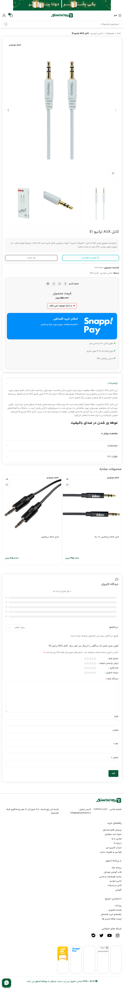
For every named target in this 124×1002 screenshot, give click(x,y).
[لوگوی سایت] (62, 15)
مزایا (116, 716)
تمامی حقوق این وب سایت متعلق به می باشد (60, 981)
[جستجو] (5, 24)
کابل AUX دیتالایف (50, 537)
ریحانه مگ (117, 868)
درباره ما (118, 843)
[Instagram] (118, 935)
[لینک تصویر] (109, 800)
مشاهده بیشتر (110, 433)
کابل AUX (94, 273)
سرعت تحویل (112, 673)
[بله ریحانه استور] (93, 935)
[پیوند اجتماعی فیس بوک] (65, 284)
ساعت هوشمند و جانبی (110, 877)
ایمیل (114, 757)
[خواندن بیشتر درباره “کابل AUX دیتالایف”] (7, 479)
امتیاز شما (113, 658)
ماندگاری (113, 668)
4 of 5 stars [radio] (88, 658)
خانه (119, 33)
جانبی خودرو (97, 33)
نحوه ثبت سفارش (113, 834)
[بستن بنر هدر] (4, 5)
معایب (115, 730)
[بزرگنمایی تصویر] (113, 173)
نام (115, 744)
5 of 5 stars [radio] (85, 658)
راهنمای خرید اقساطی (111, 914)
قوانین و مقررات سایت (111, 852)
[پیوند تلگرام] (48, 284)
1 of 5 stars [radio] (95, 658)
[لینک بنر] (67, 5)
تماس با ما (117, 839)
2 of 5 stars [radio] (92, 658)
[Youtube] (109, 935)
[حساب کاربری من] (4, 15)
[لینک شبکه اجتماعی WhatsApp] (53, 284)
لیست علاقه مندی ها (112, 919)
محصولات (109, 33)
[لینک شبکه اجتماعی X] (59, 284)
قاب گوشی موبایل (113, 872)
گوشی (118, 890)
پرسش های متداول (112, 830)
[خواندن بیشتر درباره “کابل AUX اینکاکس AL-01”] (67, 479)
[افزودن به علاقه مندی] (67, 485)
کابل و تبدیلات (115, 885)
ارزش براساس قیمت (108, 663)
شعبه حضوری (115, 910)
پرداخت (118, 905)
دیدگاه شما (111, 679)
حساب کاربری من (114, 848)
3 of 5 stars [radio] (90, 658)
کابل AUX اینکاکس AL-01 (106, 537)
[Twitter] (101, 935)
